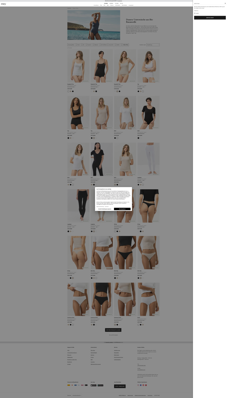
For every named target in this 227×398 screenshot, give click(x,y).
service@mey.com (141, 369)
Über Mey (93, 350)
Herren (111, 3)
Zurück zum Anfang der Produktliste (77, 339)
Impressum (150, 395)
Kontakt (69, 364)
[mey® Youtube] (143, 385)
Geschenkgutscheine (118, 357)
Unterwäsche (117, 5)
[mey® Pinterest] (146, 385)
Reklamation (70, 357)
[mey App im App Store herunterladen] (93, 385)
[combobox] (153, 44)
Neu (101, 5)
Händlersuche (117, 350)
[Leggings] (148, 159)
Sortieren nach (143, 44)
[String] (148, 206)
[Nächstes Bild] (88, 66)
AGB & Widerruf (122, 395)
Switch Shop (210, 17)
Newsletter (116, 352)
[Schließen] (225, 3)
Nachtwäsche (124, 5)
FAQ (68, 350)
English (197, 13)
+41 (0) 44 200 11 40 (141, 365)
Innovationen (96, 5)
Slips (108, 5)
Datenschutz (130, 395)
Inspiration (69, 8)
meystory (93, 362)
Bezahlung (69, 362)
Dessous (111, 5)
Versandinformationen (72, 352)
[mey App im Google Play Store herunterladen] (100, 385)
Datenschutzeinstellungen (140, 395)
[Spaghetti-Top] (78, 66)
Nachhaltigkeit (94, 352)
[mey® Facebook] (140, 385)
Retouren (69, 355)
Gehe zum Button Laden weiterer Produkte (70, 53)
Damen (106, 3)
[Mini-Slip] (102, 252)
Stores (116, 3)
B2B (91, 359)
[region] (78, 66)
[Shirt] (125, 112)
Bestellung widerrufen (72, 359)
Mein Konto (116, 355)
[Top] (148, 66)
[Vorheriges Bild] (69, 66)
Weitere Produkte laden (113, 330)
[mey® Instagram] (138, 385)
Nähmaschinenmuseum (96, 364)
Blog (121, 3)
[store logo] (3, 4)
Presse (92, 357)
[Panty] (148, 299)
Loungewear (131, 5)
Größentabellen (117, 359)
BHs (104, 5)
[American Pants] (78, 299)
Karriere (92, 355)
